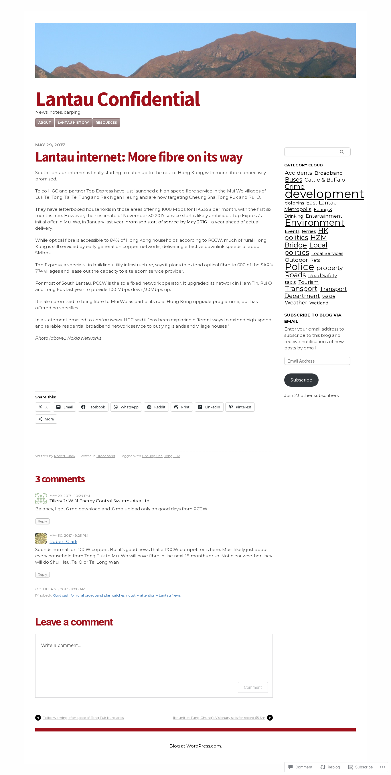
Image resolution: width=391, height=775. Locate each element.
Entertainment (324, 216)
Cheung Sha (152, 456)
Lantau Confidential (117, 99)
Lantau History (73, 123)
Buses (293, 179)
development (324, 193)
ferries (309, 231)
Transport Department (315, 292)
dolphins (294, 203)
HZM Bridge (305, 241)
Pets (315, 260)
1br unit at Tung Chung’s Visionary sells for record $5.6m (219, 717)
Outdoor (296, 259)
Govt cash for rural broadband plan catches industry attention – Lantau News (117, 595)
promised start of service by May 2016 (166, 222)
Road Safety (322, 275)
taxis (290, 282)
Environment (315, 222)
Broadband (105, 456)
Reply (42, 521)
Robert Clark (64, 456)
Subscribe (301, 380)
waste (328, 296)
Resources (106, 123)
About (44, 123)
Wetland (319, 303)
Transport (301, 288)
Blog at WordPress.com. (195, 746)
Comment (253, 687)
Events (292, 231)
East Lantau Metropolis (310, 206)
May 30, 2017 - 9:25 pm (69, 535)
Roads (295, 275)
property (330, 268)
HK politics (306, 234)
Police (299, 266)
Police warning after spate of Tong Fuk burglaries (83, 717)
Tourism (308, 282)
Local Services (327, 253)
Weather (296, 302)
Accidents (298, 172)
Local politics (305, 249)
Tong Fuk (172, 456)
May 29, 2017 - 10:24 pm (70, 495)
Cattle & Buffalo (325, 179)
